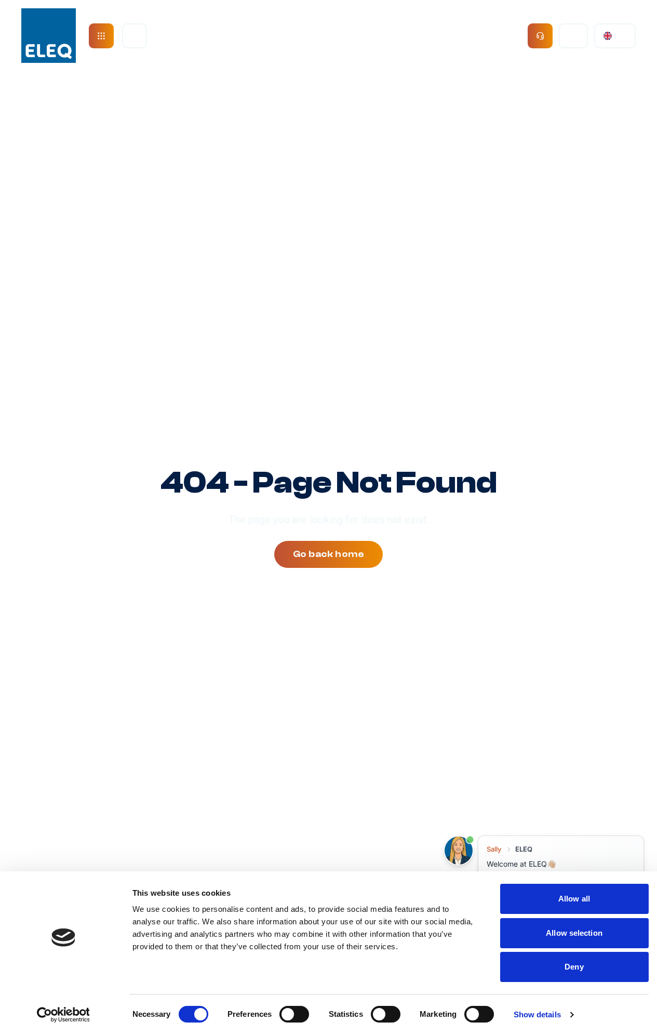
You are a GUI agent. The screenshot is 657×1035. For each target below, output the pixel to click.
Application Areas (372, 35)
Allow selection (574, 932)
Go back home (328, 554)
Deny (574, 966)
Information (472, 35)
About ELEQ (202, 35)
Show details (537, 1014)
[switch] (294, 1014)
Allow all (574, 898)
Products (280, 35)
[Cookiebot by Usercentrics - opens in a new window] (63, 1015)
